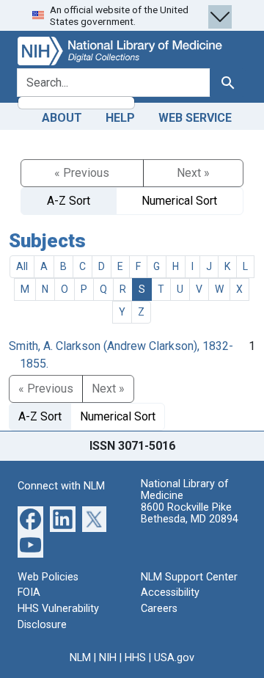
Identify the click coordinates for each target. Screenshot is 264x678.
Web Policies (48, 577)
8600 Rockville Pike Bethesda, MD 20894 (189, 513)
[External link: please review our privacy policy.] (30, 518)
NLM (80, 658)
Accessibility (170, 592)
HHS (135, 658)
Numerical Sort (179, 201)
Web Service (195, 118)
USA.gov (174, 658)
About (62, 118)
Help (120, 118)
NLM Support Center (189, 577)
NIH (108, 658)
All (22, 266)
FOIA (29, 592)
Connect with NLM (61, 486)
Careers (159, 608)
